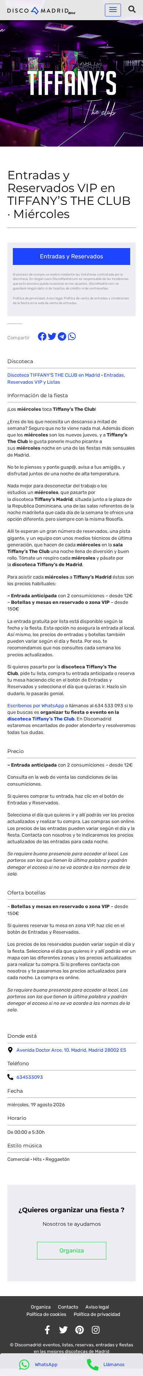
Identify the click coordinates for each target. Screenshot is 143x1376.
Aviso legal (97, 1307)
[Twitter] (63, 1329)
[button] (113, 10)
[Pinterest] (79, 1329)
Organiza (41, 1307)
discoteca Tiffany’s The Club (40, 719)
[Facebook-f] (47, 1329)
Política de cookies (46, 1314)
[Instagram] (95, 1329)
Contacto (68, 1307)
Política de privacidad (97, 1314)
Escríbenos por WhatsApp (35, 705)
